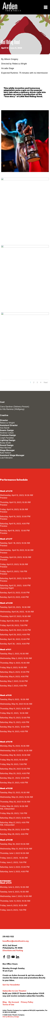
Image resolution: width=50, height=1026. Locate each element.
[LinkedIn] (17, 957)
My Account (13, 1002)
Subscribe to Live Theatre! (14, 990)
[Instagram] (8, 957)
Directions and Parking (13, 950)
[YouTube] (13, 957)
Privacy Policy (27, 1002)
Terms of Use (8, 1004)
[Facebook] (4, 957)
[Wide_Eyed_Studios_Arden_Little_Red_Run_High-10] (25, 172)
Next (46, 382)
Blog (5, 1002)
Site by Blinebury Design (11, 1016)
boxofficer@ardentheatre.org (16, 941)
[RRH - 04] (25, 314)
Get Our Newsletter (11, 984)
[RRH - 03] (25, 247)
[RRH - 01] (25, 180)
